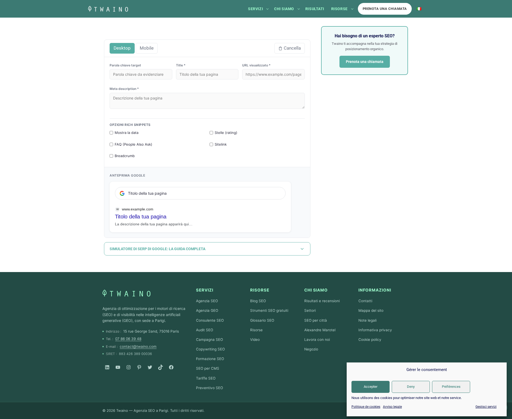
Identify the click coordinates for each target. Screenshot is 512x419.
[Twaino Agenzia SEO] (126, 293)
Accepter (370, 387)
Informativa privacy (375, 330)
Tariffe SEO (205, 378)
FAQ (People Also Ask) (133, 144)
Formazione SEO (210, 359)
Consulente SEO (210, 320)
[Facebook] (171, 367)
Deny (411, 387)
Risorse (339, 9)
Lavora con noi (317, 339)
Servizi (255, 9)
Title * (181, 65)
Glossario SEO (262, 320)
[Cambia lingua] (419, 8)
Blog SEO (258, 301)
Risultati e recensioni (322, 301)
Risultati (314, 9)
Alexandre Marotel (319, 330)
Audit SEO (204, 330)
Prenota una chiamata (385, 9)
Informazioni (374, 290)
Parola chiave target (125, 65)
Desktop (122, 48)
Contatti (365, 301)
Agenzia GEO (207, 310)
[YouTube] (118, 367)
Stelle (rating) (226, 132)
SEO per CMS (207, 368)
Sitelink (221, 144)
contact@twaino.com (138, 346)
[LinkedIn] (107, 367)
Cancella (292, 48)
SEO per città (315, 320)
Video (255, 339)
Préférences (451, 387)
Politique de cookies (365, 407)
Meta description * (124, 89)
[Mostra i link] (267, 9)
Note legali (367, 320)
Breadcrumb (125, 156)
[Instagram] (128, 367)
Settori (310, 310)
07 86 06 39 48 (128, 339)
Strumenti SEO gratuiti (269, 310)
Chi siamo (284, 9)
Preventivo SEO (209, 388)
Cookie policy (369, 339)
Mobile (147, 48)
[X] (150, 367)
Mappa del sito (370, 310)
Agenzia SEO (207, 301)
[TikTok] (160, 367)
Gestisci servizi (486, 407)
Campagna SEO (209, 339)
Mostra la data (126, 132)
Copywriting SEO (210, 349)
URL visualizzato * (256, 65)
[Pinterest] (139, 367)
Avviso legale (392, 407)
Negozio (311, 349)
